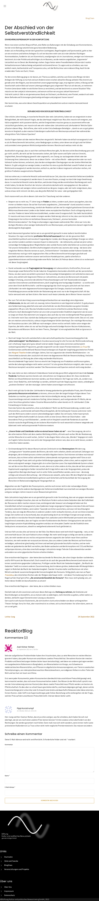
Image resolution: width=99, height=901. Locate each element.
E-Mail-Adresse (10, 787)
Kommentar (9, 745)
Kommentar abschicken (49, 800)
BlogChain (90, 18)
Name (7, 776)
